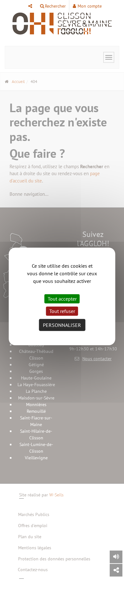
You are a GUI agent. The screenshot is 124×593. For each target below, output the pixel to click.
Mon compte (90, 6)
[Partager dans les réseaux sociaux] (116, 570)
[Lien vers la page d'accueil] (62, 23)
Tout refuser (62, 311)
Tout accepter (62, 299)
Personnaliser (62, 325)
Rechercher (55, 6)
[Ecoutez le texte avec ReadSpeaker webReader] (116, 557)
